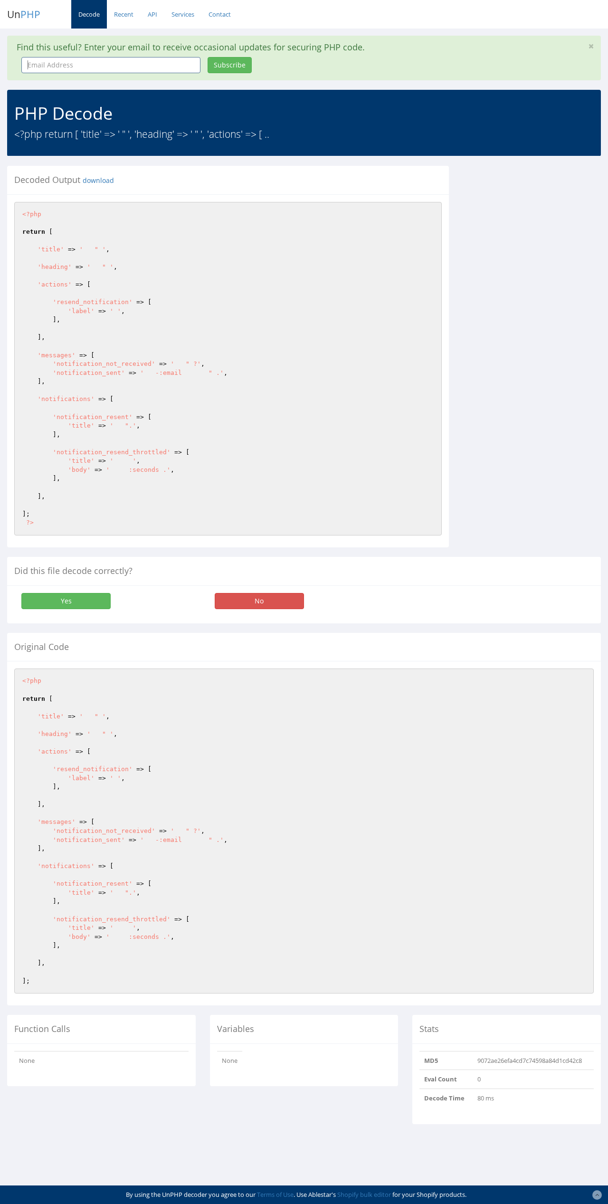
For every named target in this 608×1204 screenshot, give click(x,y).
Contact (220, 14)
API (152, 14)
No (259, 600)
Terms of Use (275, 1194)
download (98, 180)
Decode (89, 14)
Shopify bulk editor (364, 1194)
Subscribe (230, 64)
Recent (123, 14)
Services (182, 14)
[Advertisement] (535, 225)
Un (23, 14)
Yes (66, 600)
